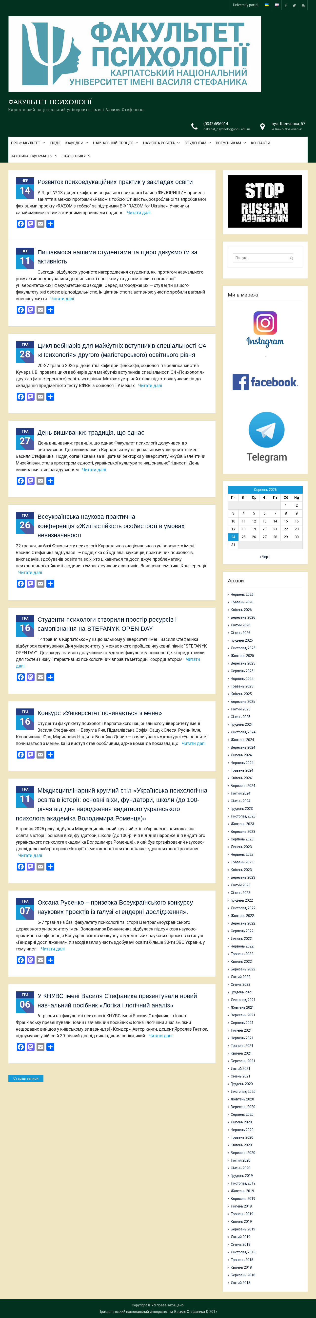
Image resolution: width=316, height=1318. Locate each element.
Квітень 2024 (241, 778)
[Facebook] (285, 5)
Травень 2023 (242, 862)
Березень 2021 (243, 1061)
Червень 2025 (242, 679)
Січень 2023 (240, 893)
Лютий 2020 (240, 1160)
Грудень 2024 (242, 724)
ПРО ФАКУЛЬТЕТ (25, 143)
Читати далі (139, 212)
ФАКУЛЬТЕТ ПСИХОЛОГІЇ (50, 102)
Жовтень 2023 (242, 824)
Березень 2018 (243, 1275)
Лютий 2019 (240, 1237)
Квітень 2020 (241, 1145)
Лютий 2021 (240, 1069)
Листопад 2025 (243, 648)
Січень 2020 (240, 1168)
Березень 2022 (243, 969)
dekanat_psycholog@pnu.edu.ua (227, 129)
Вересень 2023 (243, 832)
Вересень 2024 (243, 747)
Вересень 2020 (243, 1107)
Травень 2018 (242, 1260)
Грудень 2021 (242, 992)
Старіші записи (26, 1078)
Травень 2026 (242, 602)
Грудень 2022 (242, 900)
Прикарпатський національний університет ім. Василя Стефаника (152, 1312)
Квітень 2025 (241, 694)
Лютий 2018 (240, 1283)
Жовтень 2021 (242, 1007)
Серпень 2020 (242, 1114)
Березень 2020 (243, 1153)
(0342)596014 (215, 123)
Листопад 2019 (243, 1183)
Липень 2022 (241, 939)
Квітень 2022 (241, 962)
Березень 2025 (243, 702)
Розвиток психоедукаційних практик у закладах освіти (115, 181)
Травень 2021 (242, 1046)
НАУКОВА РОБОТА (159, 143)
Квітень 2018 (241, 1267)
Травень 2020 (242, 1137)
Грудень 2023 (242, 809)
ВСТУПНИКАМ (228, 143)
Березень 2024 (243, 786)
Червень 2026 (242, 594)
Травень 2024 (242, 770)
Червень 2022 (242, 946)
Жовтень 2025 (242, 656)
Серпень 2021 (242, 1023)
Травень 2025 (242, 686)
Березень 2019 (243, 1229)
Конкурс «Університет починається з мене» (100, 712)
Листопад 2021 (243, 1000)
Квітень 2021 (241, 1053)
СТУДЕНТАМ (195, 143)
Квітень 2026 (241, 610)
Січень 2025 (240, 717)
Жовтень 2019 (242, 1191)
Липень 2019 (241, 1206)
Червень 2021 (242, 1038)
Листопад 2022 (243, 908)
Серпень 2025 (242, 671)
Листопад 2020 (243, 1092)
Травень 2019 (242, 1214)
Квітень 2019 (241, 1222)
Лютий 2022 (240, 977)
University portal (245, 5)
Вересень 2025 (243, 663)
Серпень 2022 (242, 931)
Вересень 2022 (243, 923)
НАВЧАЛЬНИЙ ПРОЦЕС (113, 143)
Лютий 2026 (240, 625)
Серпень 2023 (242, 839)
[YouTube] (303, 5)
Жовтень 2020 (242, 1099)
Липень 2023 (241, 847)
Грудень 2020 (242, 1084)
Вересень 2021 (243, 1015)
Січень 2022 (240, 984)
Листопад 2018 (243, 1252)
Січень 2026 (240, 633)
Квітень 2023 (241, 870)
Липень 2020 (241, 1122)
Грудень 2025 (242, 640)
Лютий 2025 (240, 709)
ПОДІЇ (55, 143)
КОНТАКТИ (260, 143)
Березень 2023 (243, 877)
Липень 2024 (241, 755)
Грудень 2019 (242, 1176)
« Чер (263, 557)
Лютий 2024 (240, 793)
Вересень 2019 (243, 1199)
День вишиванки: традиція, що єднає (91, 432)
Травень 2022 (242, 954)
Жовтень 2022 (242, 916)
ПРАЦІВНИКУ (74, 156)
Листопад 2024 (243, 732)
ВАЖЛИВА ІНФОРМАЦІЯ (32, 156)
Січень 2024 (240, 801)
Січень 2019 (240, 1244)
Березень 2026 (243, 617)
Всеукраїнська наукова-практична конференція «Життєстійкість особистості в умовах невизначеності (111, 525)
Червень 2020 (242, 1130)
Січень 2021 (240, 1076)
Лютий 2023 (240, 885)
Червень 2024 (242, 763)
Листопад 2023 (243, 816)
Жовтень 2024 (242, 740)
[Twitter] (294, 5)
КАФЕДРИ (74, 143)
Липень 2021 (241, 1030)
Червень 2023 (242, 854)
